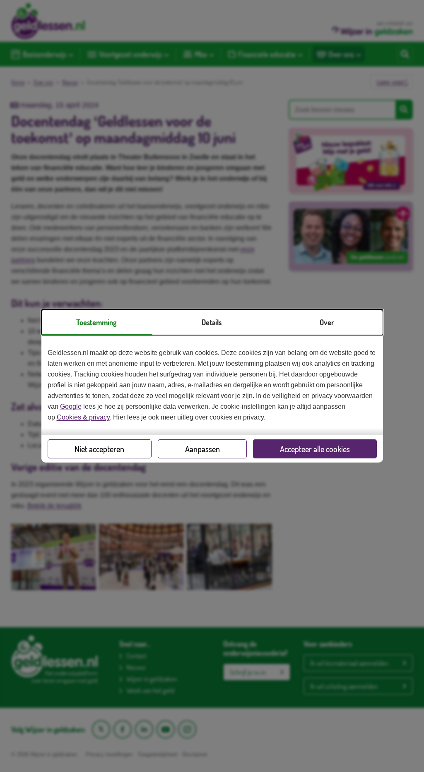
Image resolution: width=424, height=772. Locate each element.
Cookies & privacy (83, 417)
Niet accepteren (99, 449)
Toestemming (96, 322)
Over (327, 322)
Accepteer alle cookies (315, 449)
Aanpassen (202, 449)
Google (71, 406)
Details (212, 322)
